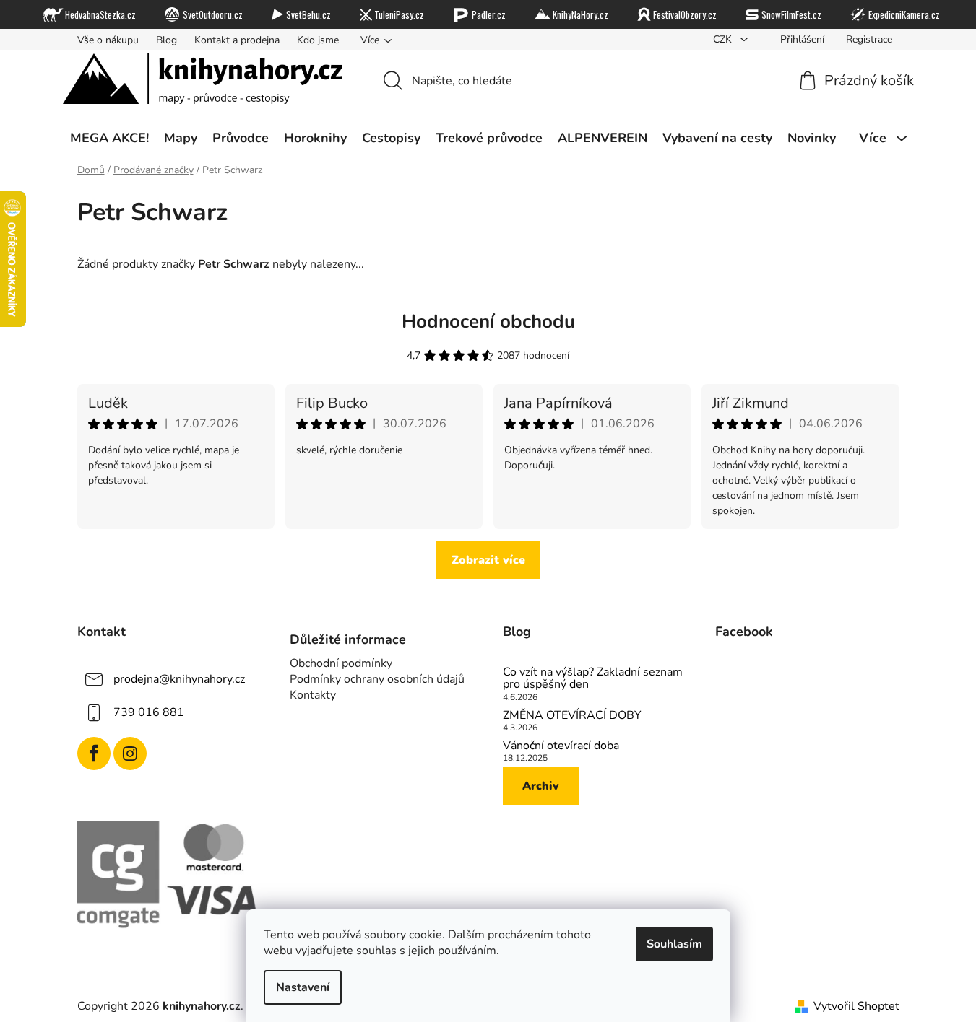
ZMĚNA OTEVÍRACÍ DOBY (572, 715)
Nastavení (302, 987)
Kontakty (313, 695)
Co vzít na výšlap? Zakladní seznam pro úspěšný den (593, 678)
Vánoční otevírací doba (561, 746)
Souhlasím (674, 944)
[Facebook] (94, 753)
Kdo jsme (318, 40)
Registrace (869, 39)
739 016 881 (148, 712)
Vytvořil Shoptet (856, 1006)
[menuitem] (109, 137)
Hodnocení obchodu (488, 321)
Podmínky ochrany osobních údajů (377, 679)
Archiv (540, 786)
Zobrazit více (488, 560)
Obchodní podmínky (341, 663)
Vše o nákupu (108, 40)
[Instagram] (130, 753)
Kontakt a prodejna (237, 40)
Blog (166, 40)
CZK (724, 39)
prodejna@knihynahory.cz (179, 679)
